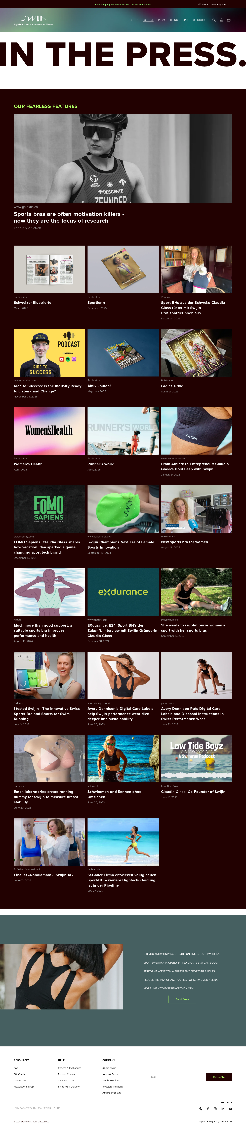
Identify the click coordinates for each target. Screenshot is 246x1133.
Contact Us (20, 1080)
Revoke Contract (67, 1074)
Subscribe (219, 1077)
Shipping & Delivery (68, 1086)
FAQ (16, 1068)
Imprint (202, 1121)
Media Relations (111, 1080)
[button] (134, 20)
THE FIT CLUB (66, 1080)
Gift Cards (19, 1074)
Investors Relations (112, 1086)
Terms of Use (226, 1121)
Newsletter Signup (24, 1086)
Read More (182, 999)
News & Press (110, 1074)
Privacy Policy (213, 1121)
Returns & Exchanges (69, 1068)
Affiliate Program (111, 1093)
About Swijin (109, 1068)
